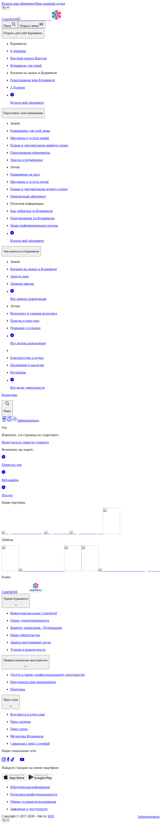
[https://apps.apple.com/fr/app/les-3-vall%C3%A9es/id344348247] (14, 780)
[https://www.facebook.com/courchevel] (8, 760)
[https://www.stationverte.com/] (72, 570)
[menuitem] (23, 33)
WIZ (51, 816)
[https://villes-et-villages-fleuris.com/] (129, 570)
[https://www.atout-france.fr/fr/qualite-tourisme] (10, 570)
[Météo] (14, 420)
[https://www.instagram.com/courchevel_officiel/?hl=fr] (4, 760)
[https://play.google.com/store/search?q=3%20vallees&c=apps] (40, 780)
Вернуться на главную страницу (25, 442)
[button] (7, 408)
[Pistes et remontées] (9, 420)
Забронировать (149, 816)
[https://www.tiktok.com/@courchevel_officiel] (12, 760)
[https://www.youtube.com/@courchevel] (22, 760)
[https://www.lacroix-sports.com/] (86, 532)
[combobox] (82, 222)
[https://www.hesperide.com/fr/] (57, 532)
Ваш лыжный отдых (50, 3)
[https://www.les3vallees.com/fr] (90, 570)
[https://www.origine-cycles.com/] (111, 532)
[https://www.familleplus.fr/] (41, 570)
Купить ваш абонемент (18, 3)
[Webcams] (4, 420)
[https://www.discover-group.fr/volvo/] (23, 532)
